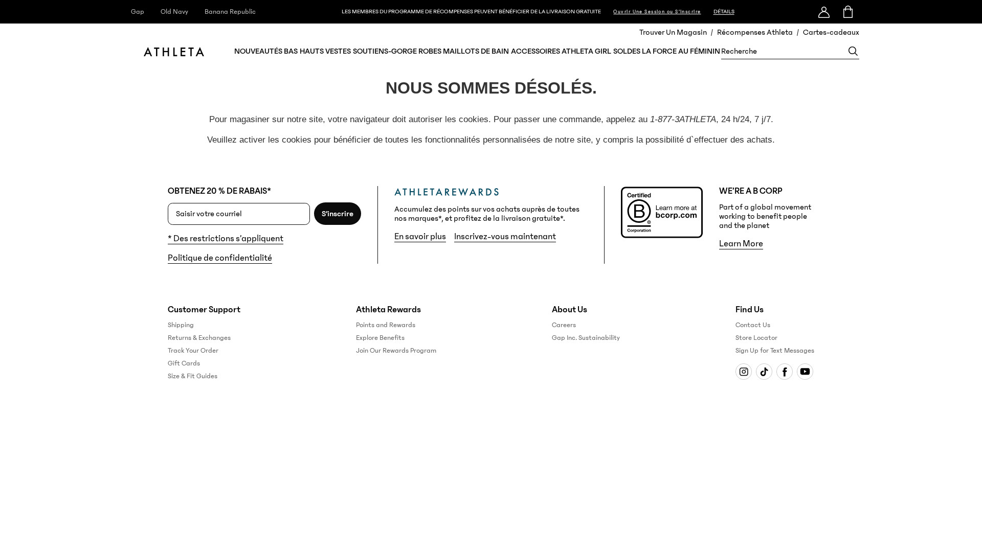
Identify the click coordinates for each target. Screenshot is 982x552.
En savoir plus (420, 237)
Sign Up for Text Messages (774, 351)
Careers (564, 325)
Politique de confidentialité (220, 258)
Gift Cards (184, 363)
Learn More (741, 244)
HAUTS (312, 51)
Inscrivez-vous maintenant (505, 237)
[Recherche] (853, 51)
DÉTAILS (723, 11)
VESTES (338, 51)
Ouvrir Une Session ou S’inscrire (657, 12)
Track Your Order (193, 351)
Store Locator (756, 338)
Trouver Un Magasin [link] (673, 32)
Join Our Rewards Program (396, 351)
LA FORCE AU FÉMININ (681, 51)
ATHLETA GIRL (586, 51)
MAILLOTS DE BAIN (476, 51)
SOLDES (626, 51)
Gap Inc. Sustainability (586, 338)
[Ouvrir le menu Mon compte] (824, 12)
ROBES (429, 51)
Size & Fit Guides (192, 376)
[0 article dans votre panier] (847, 12)
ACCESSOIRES (535, 51)
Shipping (181, 325)
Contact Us (752, 325)
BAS (291, 51)
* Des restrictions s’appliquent (225, 239)
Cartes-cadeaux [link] (831, 32)
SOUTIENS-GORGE (385, 51)
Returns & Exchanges (199, 338)
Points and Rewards (385, 325)
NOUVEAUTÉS (258, 51)
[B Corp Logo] (662, 212)
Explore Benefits (380, 338)
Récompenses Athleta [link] (755, 32)
